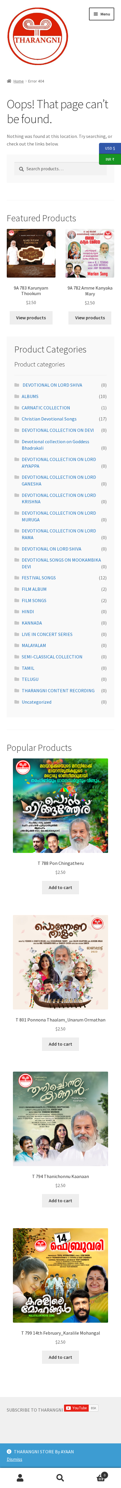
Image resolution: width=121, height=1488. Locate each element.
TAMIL (28, 668)
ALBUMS (30, 396)
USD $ (107, 148)
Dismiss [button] (14, 1459)
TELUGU (30, 679)
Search (60, 1478)
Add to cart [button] (60, 887)
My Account (20, 1478)
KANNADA (32, 623)
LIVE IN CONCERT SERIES (47, 634)
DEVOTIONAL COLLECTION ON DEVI (58, 430)
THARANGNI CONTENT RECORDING (58, 690)
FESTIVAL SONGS (39, 578)
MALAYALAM (34, 645)
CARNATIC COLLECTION (46, 408)
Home (19, 81)
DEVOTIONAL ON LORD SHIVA (52, 385)
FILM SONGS (34, 600)
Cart (93, 1473)
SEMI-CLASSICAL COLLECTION (52, 657)
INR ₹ (106, 159)
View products (31, 317)
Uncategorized (36, 702)
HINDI (28, 611)
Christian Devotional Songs (49, 419)
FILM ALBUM (34, 589)
